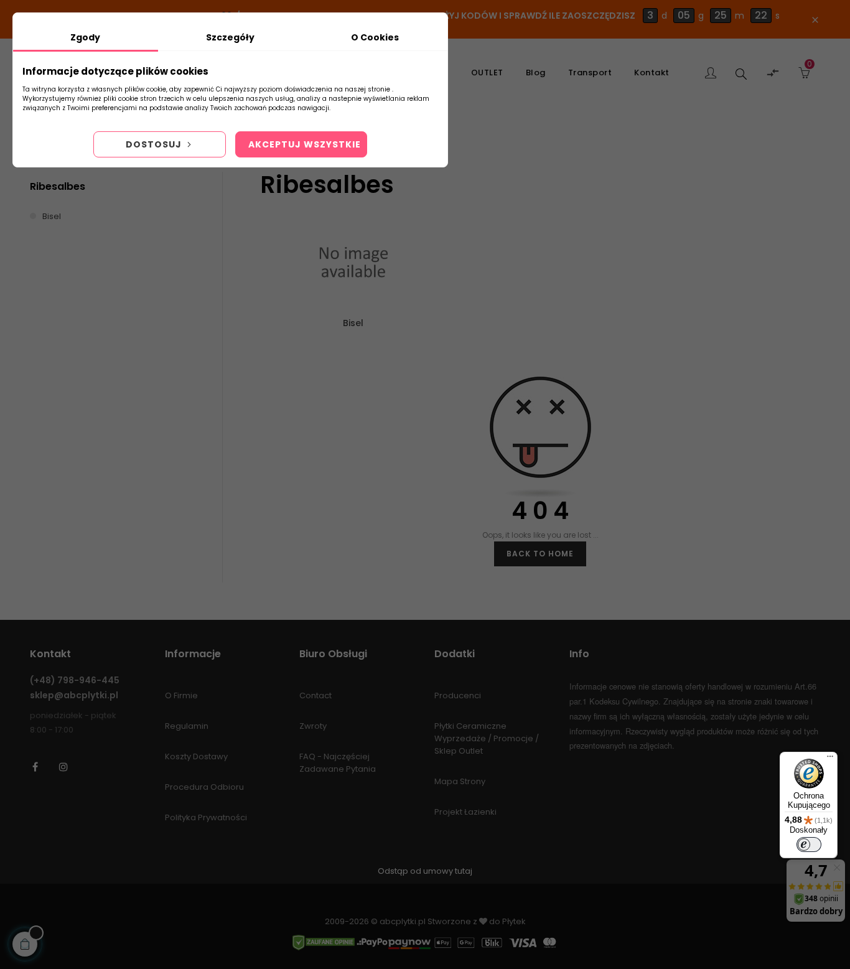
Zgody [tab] (85, 37)
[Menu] (830, 759)
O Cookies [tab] (375, 37)
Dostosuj (155, 144)
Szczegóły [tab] (230, 37)
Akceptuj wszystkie (304, 144)
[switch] (808, 844)
